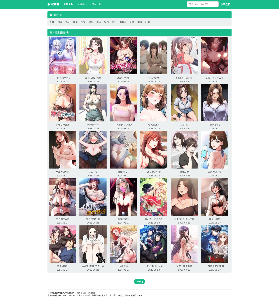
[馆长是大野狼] (93, 196)
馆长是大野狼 (93, 218)
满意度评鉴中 (154, 171)
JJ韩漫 (123, 21)
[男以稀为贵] (153, 55)
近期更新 (68, 4)
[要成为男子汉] (214, 149)
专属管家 (123, 265)
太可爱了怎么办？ (154, 218)
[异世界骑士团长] (62, 55)
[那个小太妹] (214, 196)
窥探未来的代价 (93, 77)
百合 (114, 21)
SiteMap (83, 292)
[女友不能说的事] (184, 243)
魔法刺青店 (62, 265)
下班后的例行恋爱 (154, 265)
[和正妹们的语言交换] (184, 196)
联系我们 (91, 292)
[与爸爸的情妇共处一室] (93, 243)
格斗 (60, 21)
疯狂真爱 (184, 171)
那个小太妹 (214, 218)
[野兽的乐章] (123, 149)
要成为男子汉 (215, 171)
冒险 (91, 21)
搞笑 (67, 21)
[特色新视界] (153, 102)
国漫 (139, 21)
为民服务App (62, 218)
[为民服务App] (62, 196)
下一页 (139, 281)
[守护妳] (184, 102)
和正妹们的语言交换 (184, 218)
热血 (52, 21)
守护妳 (184, 124)
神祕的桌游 (123, 218)
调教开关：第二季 (215, 77)
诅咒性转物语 (123, 77)
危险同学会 (93, 124)
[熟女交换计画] (62, 102)
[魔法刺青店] (62, 243)
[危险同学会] (93, 102)
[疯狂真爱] (184, 149)
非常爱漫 (53, 4)
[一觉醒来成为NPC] (214, 243)
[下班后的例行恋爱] (153, 243)
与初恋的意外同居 (123, 124)
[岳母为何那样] (62, 149)
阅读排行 (82, 4)
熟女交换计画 (62, 124)
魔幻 (98, 21)
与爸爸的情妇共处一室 (93, 265)
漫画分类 (96, 4)
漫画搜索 (225, 4)
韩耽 (132, 21)
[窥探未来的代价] (93, 55)
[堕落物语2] (214, 102)
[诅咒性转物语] (123, 55)
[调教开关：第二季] (214, 55)
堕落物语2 (215, 124)
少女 (83, 21)
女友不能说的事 (184, 265)
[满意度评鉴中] (153, 149)
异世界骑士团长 (63, 77)
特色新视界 (154, 124)
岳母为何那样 (62, 171)
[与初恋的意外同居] (123, 102)
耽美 (75, 21)
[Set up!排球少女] (184, 55)
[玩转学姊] (93, 149)
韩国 (147, 21)
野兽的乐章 (123, 171)
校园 (106, 21)
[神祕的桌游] (123, 196)
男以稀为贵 (154, 77)
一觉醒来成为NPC (215, 265)
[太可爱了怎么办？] (153, 196)
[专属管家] (123, 243)
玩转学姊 (93, 171)
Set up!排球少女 (184, 77)
